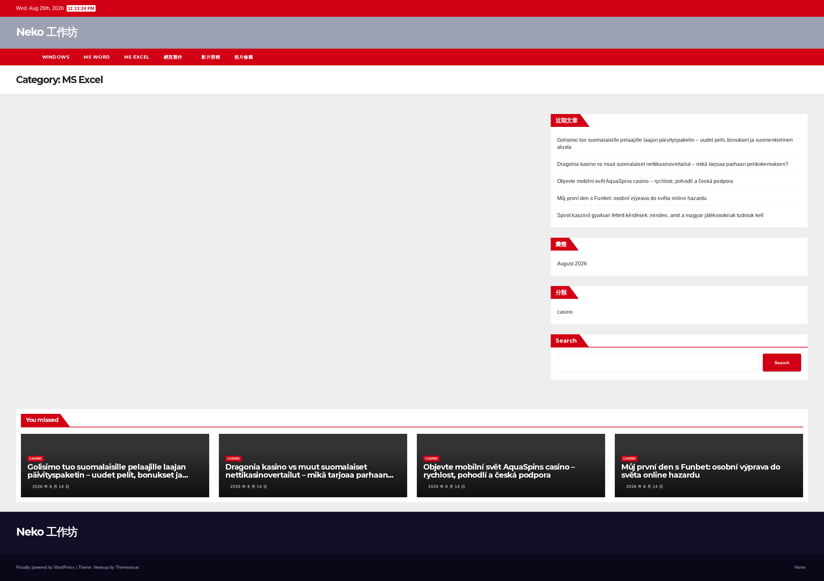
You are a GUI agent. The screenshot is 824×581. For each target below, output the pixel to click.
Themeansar (127, 567)
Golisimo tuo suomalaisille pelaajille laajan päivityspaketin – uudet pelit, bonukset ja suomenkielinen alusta (106, 475)
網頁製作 (174, 57)
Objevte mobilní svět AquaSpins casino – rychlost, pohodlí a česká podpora (645, 181)
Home (799, 567)
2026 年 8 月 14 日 (51, 486)
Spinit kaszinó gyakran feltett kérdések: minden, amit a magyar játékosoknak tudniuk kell (660, 215)
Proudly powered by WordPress (46, 567)
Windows (56, 57)
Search (566, 340)
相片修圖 (243, 57)
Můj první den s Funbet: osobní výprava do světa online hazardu (632, 198)
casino (565, 312)
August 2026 (572, 263)
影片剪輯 (210, 57)
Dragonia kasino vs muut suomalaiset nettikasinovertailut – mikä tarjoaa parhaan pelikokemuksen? (672, 164)
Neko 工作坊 (46, 32)
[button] (791, 57)
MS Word (97, 57)
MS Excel (137, 57)
